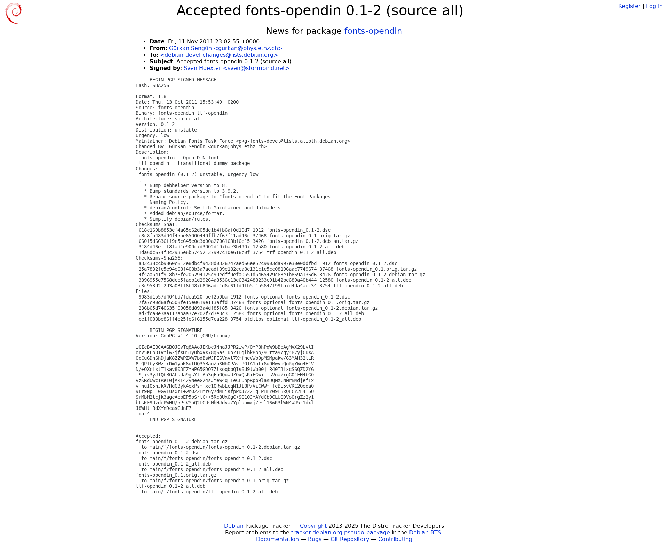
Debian (234, 526)
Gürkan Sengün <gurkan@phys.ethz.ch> (226, 48)
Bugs (314, 539)
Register (629, 6)
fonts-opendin (373, 31)
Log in (654, 6)
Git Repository (350, 539)
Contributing (395, 539)
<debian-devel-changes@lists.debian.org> (219, 54)
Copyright (313, 526)
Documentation (277, 539)
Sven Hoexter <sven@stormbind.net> (236, 68)
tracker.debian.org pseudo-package (340, 532)
